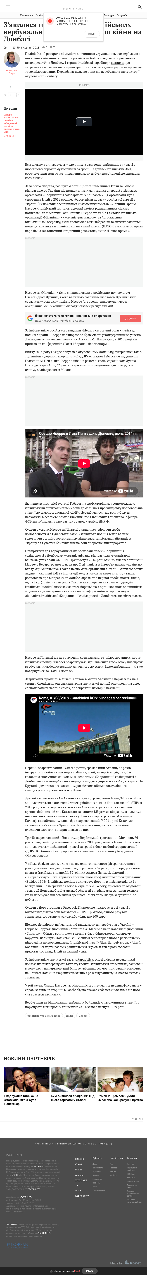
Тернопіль (97, 1171)
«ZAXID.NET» (26, 1197)
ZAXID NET (73, 5)
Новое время (117, 231)
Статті (78, 1164)
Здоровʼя (122, 15)
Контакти (131, 1177)
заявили (117, 63)
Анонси (79, 1175)
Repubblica (85, 959)
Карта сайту (82, 1195)
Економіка (26, 15)
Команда (130, 1174)
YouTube (113, 1175)
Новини (79, 1158)
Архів (78, 1190)
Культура (108, 15)
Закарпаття (97, 1179)
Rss (111, 1164)
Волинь (96, 1175)
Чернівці (96, 1183)
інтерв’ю (107, 564)
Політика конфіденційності (134, 1200)
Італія (69, 1015)
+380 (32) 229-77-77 (24, 1203)
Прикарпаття (98, 1167)
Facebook (114, 1167)
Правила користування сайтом (133, 1193)
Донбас (83, 1015)
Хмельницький (99, 1190)
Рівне (95, 1186)
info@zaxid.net (40, 1205)
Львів (95, 1164)
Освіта (39, 15)
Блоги (78, 1169)
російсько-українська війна (43, 1015)
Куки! (77, 1271)
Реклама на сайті (132, 1186)
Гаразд (91, 34)
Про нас (130, 1164)
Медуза (88, 330)
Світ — (8, 47)
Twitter (113, 1171)
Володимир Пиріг (12, 71)
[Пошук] (139, 7)
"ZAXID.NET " (39, 1166)
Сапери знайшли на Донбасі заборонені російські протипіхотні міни (12, 123)
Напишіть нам (133, 1181)
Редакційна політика (132, 1168)
